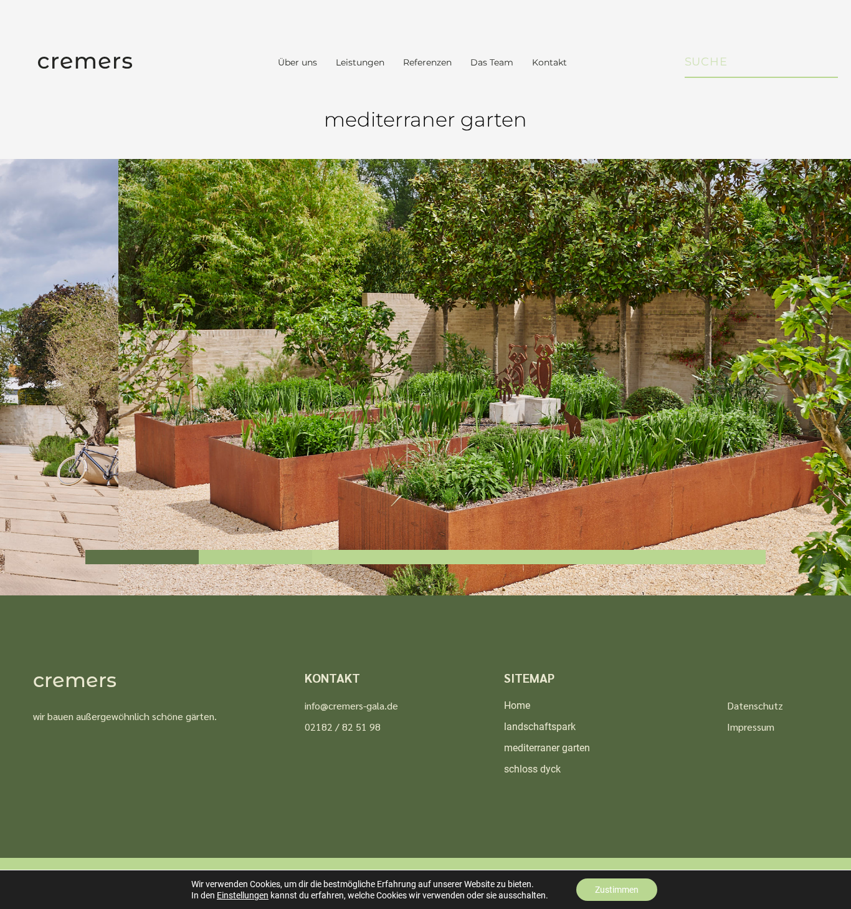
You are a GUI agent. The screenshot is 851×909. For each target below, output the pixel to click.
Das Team (491, 62)
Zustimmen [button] (617, 890)
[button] (142, 557)
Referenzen (427, 62)
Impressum (750, 726)
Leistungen (360, 62)
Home (517, 705)
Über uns (297, 62)
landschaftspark (540, 727)
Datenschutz (755, 705)
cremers (74, 680)
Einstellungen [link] (243, 895)
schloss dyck (532, 769)
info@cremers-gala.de (351, 705)
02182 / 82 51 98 (343, 726)
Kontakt (549, 62)
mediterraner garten (547, 748)
